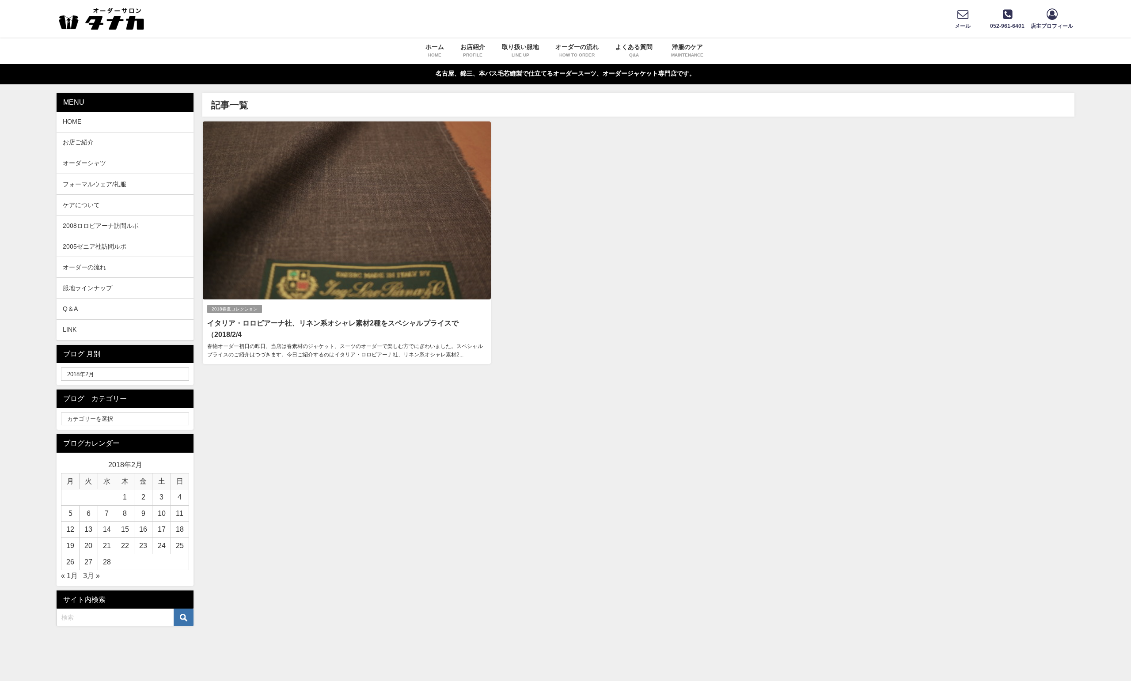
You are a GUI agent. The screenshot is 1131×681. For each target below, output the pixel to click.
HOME (72, 121)
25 (180, 545)
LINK (69, 329)
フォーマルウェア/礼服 (94, 184)
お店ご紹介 (78, 142)
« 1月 (69, 575)
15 (125, 529)
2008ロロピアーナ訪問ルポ (101, 226)
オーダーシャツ (84, 163)
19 (70, 545)
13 (88, 529)
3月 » (91, 575)
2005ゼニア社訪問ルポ (94, 246)
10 (162, 513)
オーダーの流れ (84, 267)
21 (107, 545)
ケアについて (81, 205)
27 (88, 561)
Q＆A (70, 309)
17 (162, 529)
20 (88, 545)
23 (143, 545)
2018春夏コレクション (235, 309)
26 (70, 561)
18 (180, 529)
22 (125, 545)
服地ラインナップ (87, 288)
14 (107, 529)
